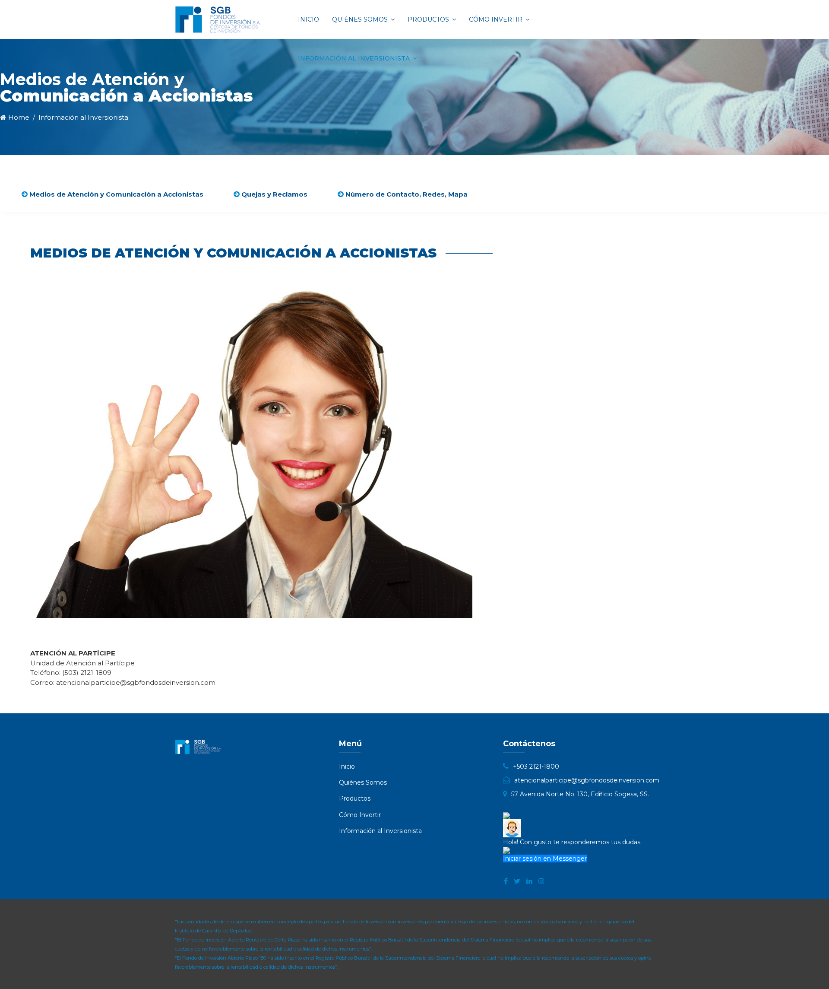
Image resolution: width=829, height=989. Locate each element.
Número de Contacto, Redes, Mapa (406, 194)
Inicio (308, 19)
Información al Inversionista (354, 58)
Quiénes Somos (360, 19)
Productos (428, 19)
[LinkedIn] (529, 881)
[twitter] (517, 881)
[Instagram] (541, 881)
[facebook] (506, 881)
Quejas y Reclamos (273, 194)
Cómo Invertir (495, 19)
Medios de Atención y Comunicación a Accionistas (115, 194)
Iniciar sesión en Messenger (545, 858)
